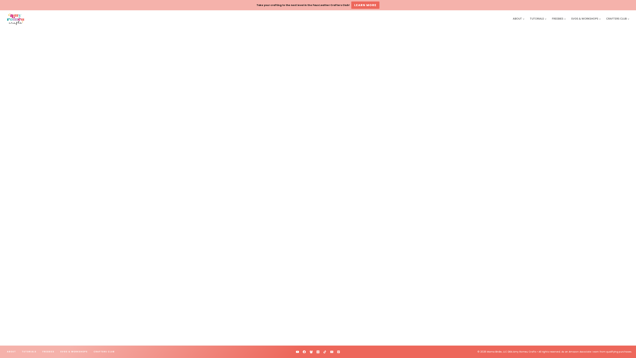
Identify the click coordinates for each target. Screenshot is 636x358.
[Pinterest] (339, 352)
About (11, 351)
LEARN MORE (365, 5)
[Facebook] (304, 352)
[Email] (332, 352)
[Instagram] (318, 352)
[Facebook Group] (311, 352)
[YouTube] (297, 352)
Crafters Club (104, 351)
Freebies (48, 351)
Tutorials (29, 351)
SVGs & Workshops (74, 351)
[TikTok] (325, 352)
